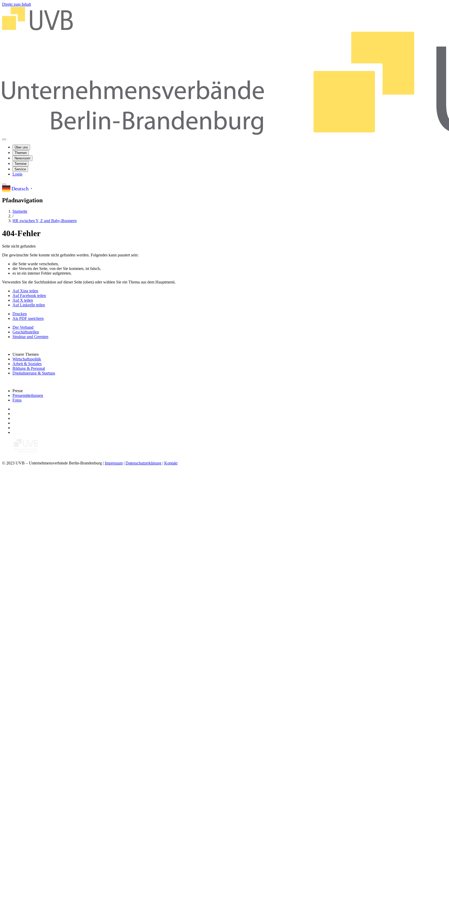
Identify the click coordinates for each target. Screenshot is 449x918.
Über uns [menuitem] (21, 147)
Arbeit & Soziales (27, 363)
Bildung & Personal (28, 368)
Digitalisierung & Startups (33, 373)
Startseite (19, 211)
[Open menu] (4, 139)
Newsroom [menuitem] (22, 158)
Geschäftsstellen (25, 332)
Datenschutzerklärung (143, 463)
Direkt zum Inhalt (16, 4)
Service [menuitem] (20, 169)
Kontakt (170, 463)
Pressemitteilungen (27, 395)
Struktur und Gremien (30, 336)
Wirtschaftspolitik (26, 359)
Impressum (114, 463)
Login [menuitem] (17, 174)
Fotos (17, 400)
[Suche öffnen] (4, 184)
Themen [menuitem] (21, 153)
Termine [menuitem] (21, 164)
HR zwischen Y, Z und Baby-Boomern (44, 220)
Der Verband (23, 327)
